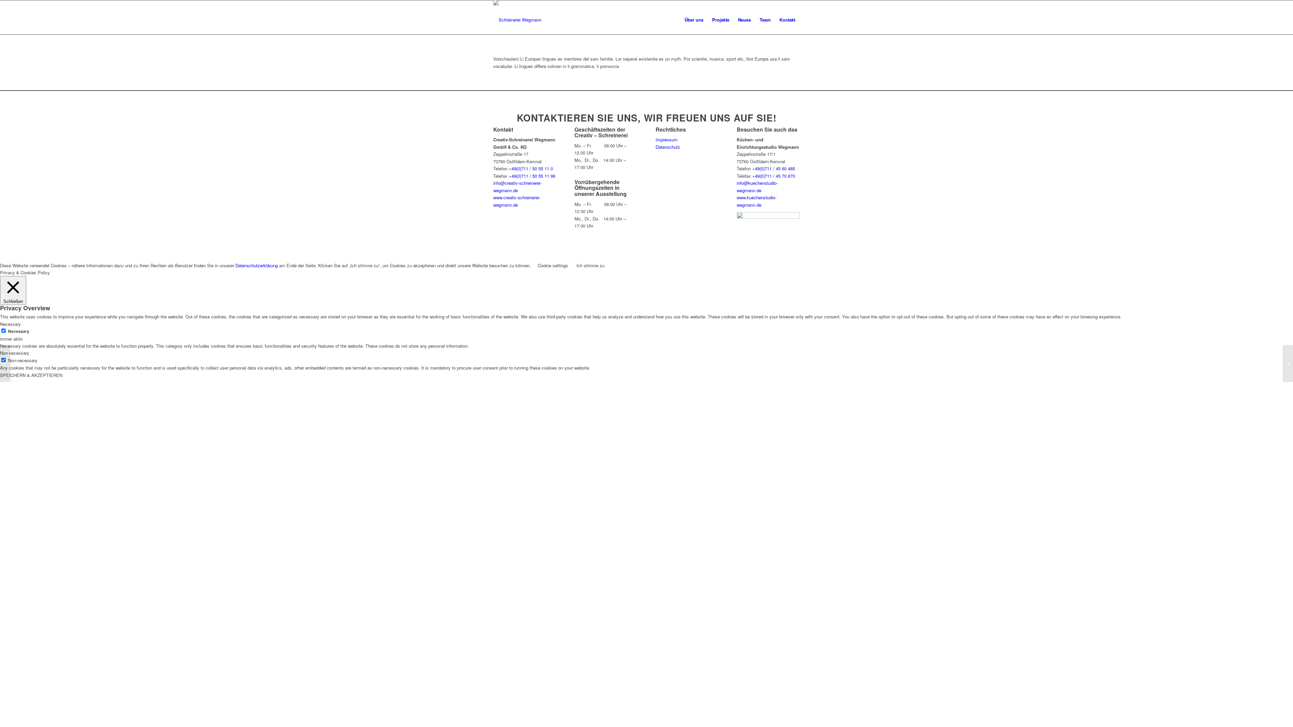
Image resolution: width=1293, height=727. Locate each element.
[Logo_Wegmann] (517, 20)
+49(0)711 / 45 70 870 (773, 176)
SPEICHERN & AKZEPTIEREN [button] (31, 375)
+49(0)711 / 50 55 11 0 (531, 168)
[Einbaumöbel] (5, 363)
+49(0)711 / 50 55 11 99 (532, 176)
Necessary (18, 331)
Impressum (666, 139)
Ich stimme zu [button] (590, 265)
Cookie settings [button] (553, 265)
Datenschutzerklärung (256, 265)
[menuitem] (694, 20)
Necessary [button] (10, 324)
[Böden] (1288, 363)
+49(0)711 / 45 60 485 (773, 168)
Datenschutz (668, 147)
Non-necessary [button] (14, 353)
